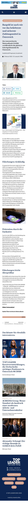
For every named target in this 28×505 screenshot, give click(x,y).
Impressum (19, 483)
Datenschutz (8, 483)
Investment (19, 53)
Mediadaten (21, 478)
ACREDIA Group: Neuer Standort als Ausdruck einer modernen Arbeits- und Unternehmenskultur (13, 405)
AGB (14, 487)
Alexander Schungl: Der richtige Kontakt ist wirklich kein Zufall (13, 443)
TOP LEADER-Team (8, 478)
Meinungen (4, 449)
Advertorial (4, 413)
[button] (2, 12)
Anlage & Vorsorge (12, 413)
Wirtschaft (11, 414)
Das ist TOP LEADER (14, 474)
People (13, 374)
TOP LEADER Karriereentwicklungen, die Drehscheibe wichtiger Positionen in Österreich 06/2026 (13, 367)
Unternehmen (5, 414)
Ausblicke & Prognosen (8, 53)
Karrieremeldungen (6, 374)
